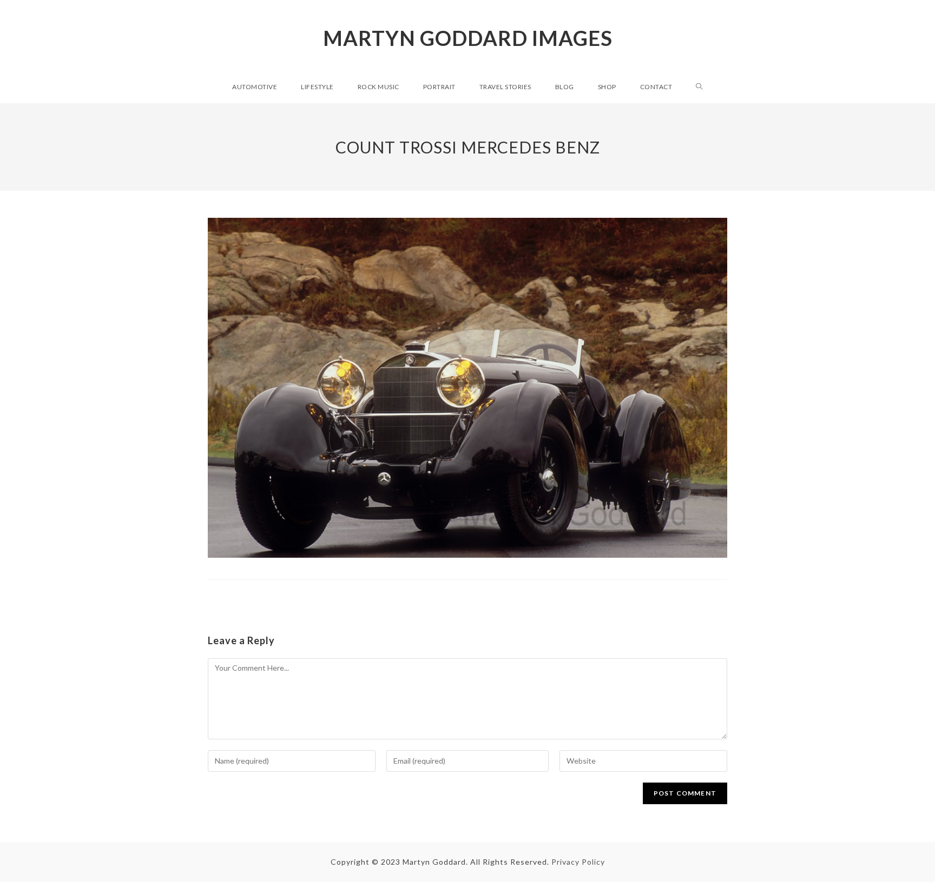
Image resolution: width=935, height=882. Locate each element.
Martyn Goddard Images (468, 37)
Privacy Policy (578, 861)
